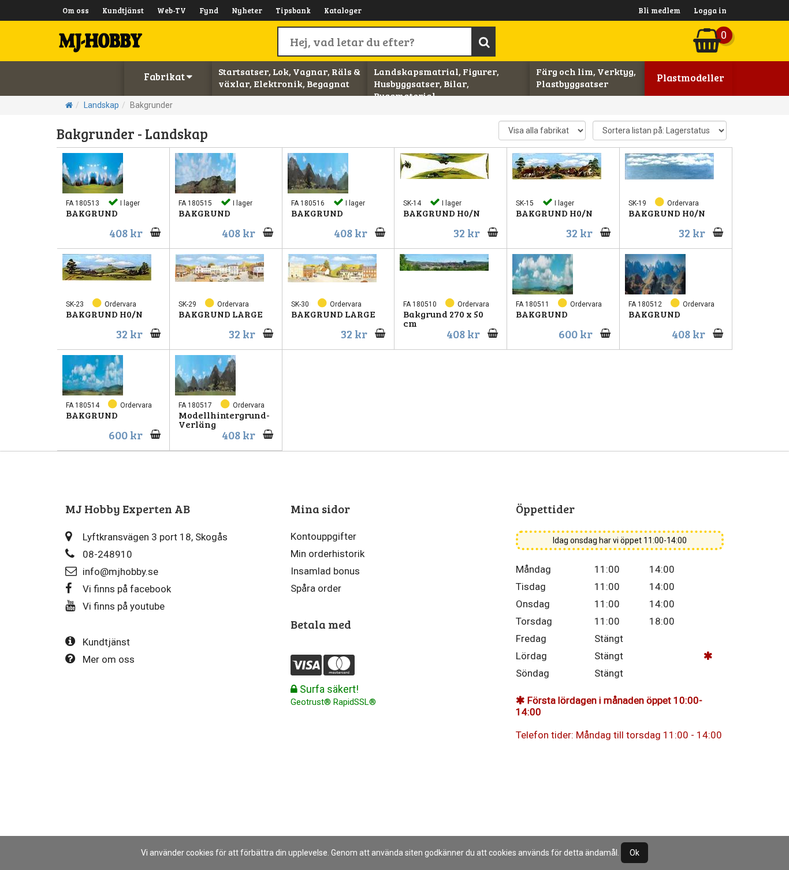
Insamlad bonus (325, 571)
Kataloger (343, 10)
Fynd (208, 10)
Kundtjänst (123, 10)
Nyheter (247, 10)
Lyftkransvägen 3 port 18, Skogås (155, 537)
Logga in (710, 10)
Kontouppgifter (323, 536)
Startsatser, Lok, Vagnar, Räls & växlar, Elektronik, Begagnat (289, 77)
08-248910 (107, 554)
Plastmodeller (690, 77)
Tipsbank (293, 10)
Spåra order (316, 588)
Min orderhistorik (327, 553)
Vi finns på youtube (124, 606)
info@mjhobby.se (120, 571)
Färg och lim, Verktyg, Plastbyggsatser (586, 77)
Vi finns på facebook (127, 589)
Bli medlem (659, 10)
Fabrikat (165, 76)
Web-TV (171, 10)
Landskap (101, 105)
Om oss (75, 10)
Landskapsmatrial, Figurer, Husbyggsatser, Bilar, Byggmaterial (436, 83)
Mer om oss (109, 659)
